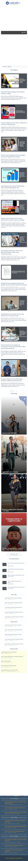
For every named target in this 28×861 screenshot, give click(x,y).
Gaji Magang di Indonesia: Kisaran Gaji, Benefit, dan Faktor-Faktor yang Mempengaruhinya (12, 252)
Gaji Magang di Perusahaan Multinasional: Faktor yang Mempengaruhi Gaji (13, 186)
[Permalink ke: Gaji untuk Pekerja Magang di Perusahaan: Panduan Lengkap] (14, 81)
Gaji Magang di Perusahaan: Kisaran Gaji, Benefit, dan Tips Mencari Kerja (12, 315)
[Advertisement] (14, 20)
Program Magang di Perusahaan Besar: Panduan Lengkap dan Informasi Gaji (12, 379)
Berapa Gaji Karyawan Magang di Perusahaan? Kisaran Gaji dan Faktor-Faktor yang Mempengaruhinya (13, 346)
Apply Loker (18, 99)
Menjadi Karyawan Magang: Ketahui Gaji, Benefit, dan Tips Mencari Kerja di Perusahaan (14, 284)
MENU (25, 32)
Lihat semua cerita (14, 554)
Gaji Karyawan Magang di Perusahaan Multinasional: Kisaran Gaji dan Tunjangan (12, 219)
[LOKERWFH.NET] (14, 3)
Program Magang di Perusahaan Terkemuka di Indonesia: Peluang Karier (14, 123)
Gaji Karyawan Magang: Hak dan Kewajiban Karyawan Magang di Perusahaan (13, 156)
